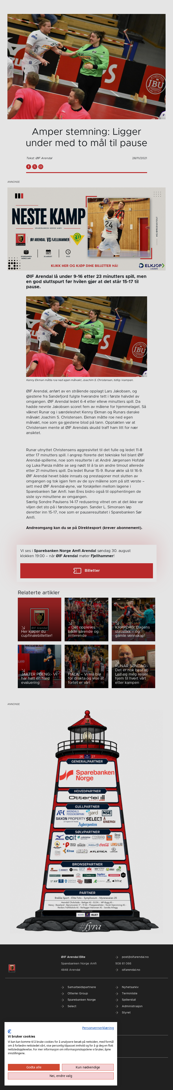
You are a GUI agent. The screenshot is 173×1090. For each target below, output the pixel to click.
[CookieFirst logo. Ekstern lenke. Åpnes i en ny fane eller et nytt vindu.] (9, 1031)
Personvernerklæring (98, 1028)
